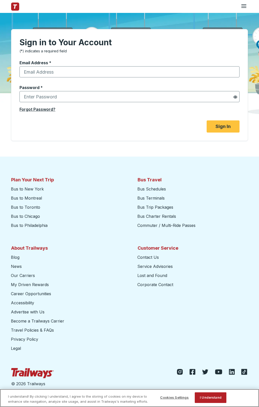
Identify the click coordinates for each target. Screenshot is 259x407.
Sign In (223, 126)
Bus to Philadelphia (29, 225)
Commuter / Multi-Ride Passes (166, 225)
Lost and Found (152, 275)
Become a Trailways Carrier (38, 321)
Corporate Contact (155, 284)
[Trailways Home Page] (15, 7)
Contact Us (148, 257)
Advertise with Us (28, 311)
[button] (235, 97)
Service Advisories (155, 266)
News (16, 266)
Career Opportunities (31, 293)
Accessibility (22, 302)
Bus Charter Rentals (156, 216)
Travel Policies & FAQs (32, 330)
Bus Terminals (151, 198)
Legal (16, 348)
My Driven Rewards (30, 284)
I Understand (211, 397)
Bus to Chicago (25, 216)
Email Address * (35, 62)
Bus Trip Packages (155, 207)
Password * (31, 87)
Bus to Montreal (26, 198)
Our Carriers (23, 275)
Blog (15, 257)
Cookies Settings (174, 397)
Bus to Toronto (25, 207)
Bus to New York (27, 188)
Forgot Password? (37, 109)
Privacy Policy (24, 339)
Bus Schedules (151, 188)
